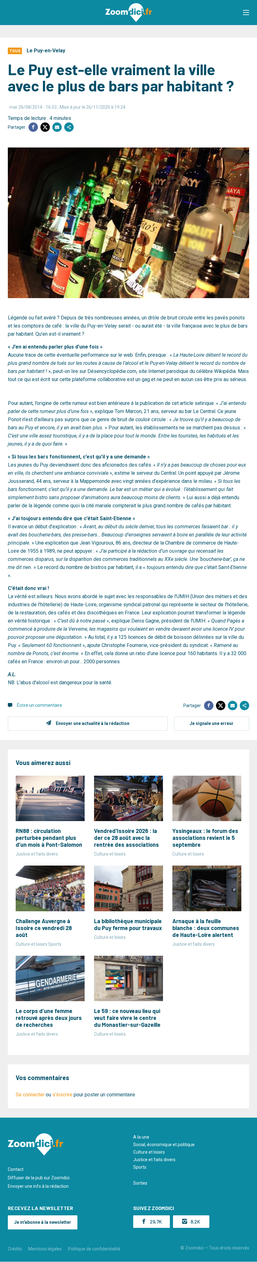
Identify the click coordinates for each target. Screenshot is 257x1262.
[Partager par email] (57, 127)
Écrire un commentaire (39, 705)
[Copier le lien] (69, 127)
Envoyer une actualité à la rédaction (92, 723)
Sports (139, 1167)
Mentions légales (45, 1248)
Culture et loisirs (149, 1152)
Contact (16, 1169)
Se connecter (30, 1095)
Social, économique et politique (164, 1144)
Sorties (140, 1183)
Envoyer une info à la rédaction (38, 1186)
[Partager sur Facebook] (33, 127)
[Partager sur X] (45, 127)
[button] (246, 12)
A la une (141, 1137)
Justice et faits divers (154, 1159)
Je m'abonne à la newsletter (42, 1222)
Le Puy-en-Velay (46, 51)
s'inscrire (62, 1095)
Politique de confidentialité (94, 1248)
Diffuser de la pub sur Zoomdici (39, 1177)
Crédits (15, 1248)
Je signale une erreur (211, 723)
